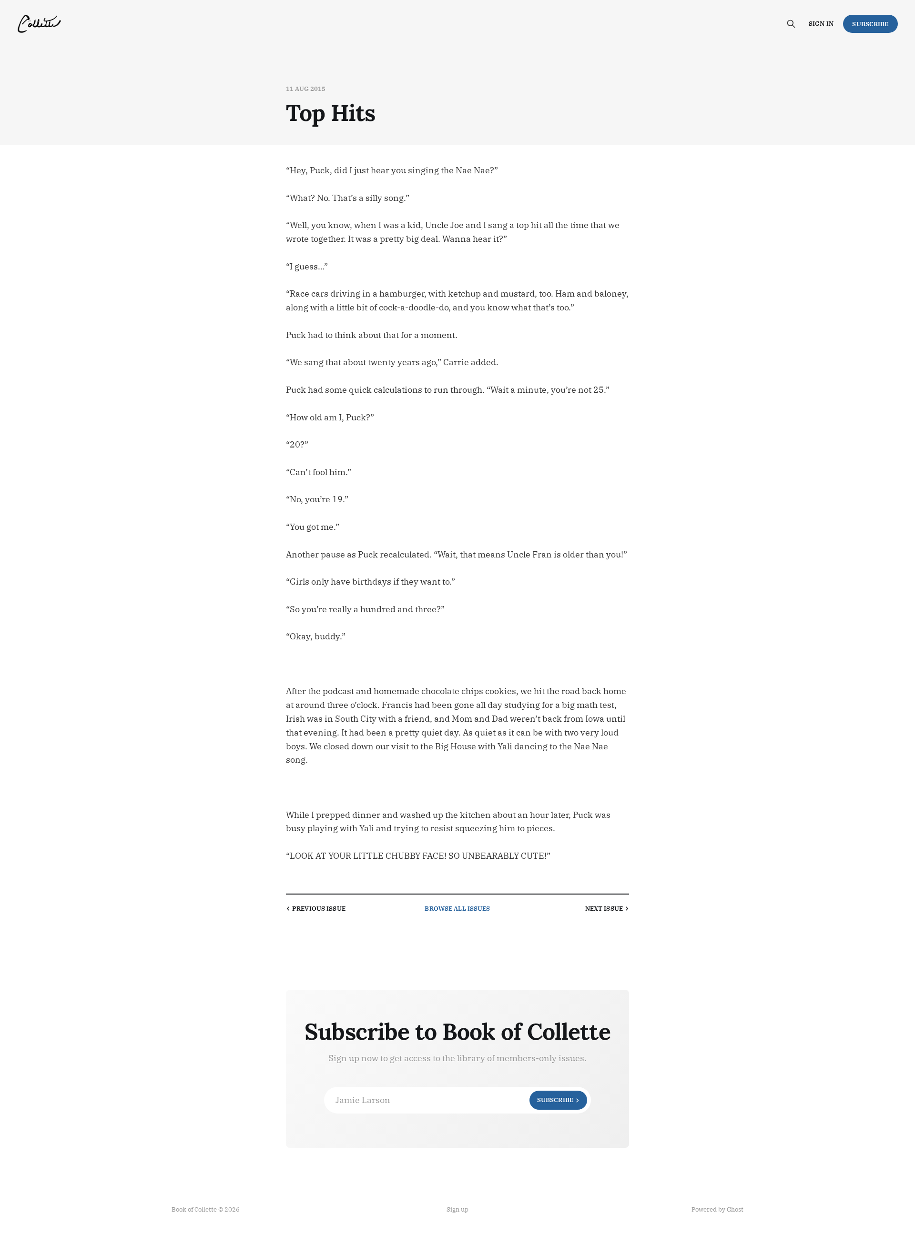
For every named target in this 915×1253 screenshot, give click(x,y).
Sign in (821, 24)
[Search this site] (791, 24)
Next (604, 909)
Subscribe (870, 24)
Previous (319, 909)
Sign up (457, 1209)
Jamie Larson (454, 1099)
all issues (457, 909)
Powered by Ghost (717, 1209)
